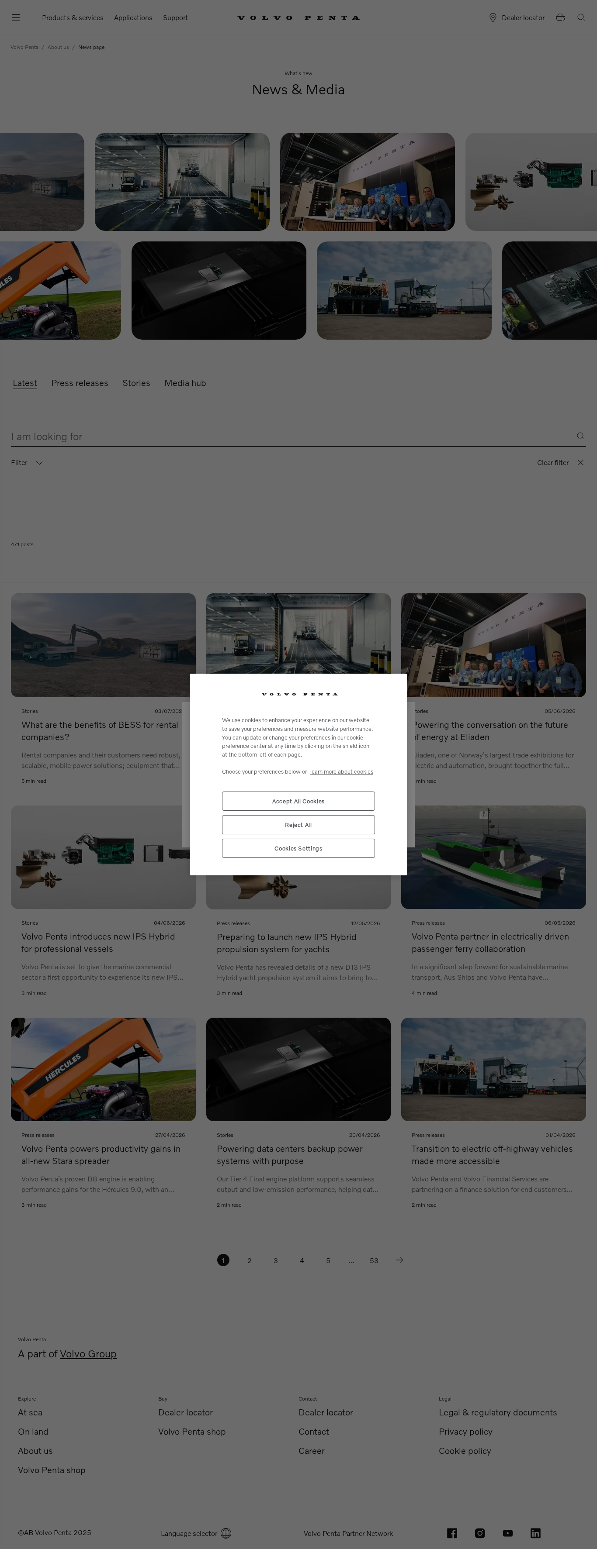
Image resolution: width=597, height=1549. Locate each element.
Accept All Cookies (298, 801)
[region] (298, 774)
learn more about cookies (341, 771)
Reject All (298, 824)
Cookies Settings (298, 848)
